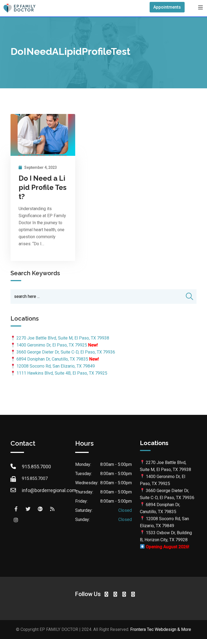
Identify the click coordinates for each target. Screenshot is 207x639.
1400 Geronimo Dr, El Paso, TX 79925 (51, 345)
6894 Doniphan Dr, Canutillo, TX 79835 (52, 359)
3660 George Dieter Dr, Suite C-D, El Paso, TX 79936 (65, 352)
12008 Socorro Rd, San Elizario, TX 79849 (55, 366)
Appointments (167, 7)
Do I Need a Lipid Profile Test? (43, 187)
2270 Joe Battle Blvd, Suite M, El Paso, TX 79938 (62, 338)
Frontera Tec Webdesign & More (160, 629)
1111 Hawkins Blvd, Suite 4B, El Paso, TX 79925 (61, 373)
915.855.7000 (36, 466)
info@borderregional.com (49, 490)
